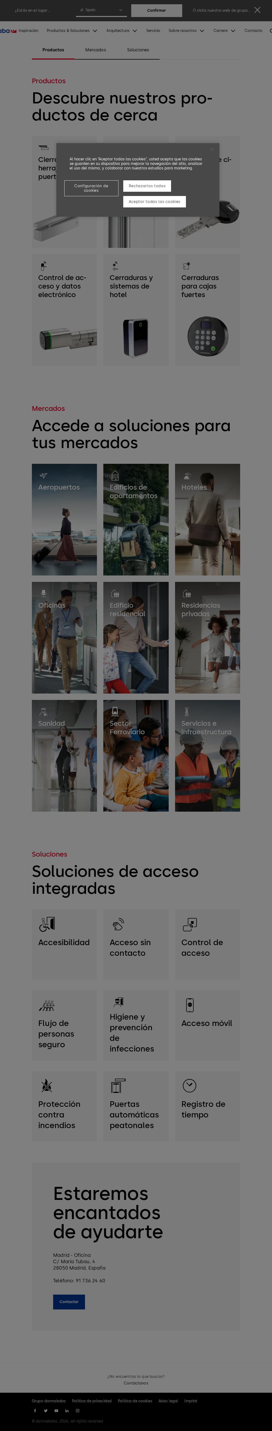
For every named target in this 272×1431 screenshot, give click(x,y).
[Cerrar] (212, 149)
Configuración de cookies (91, 188)
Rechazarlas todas (147, 186)
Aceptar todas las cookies (155, 201)
